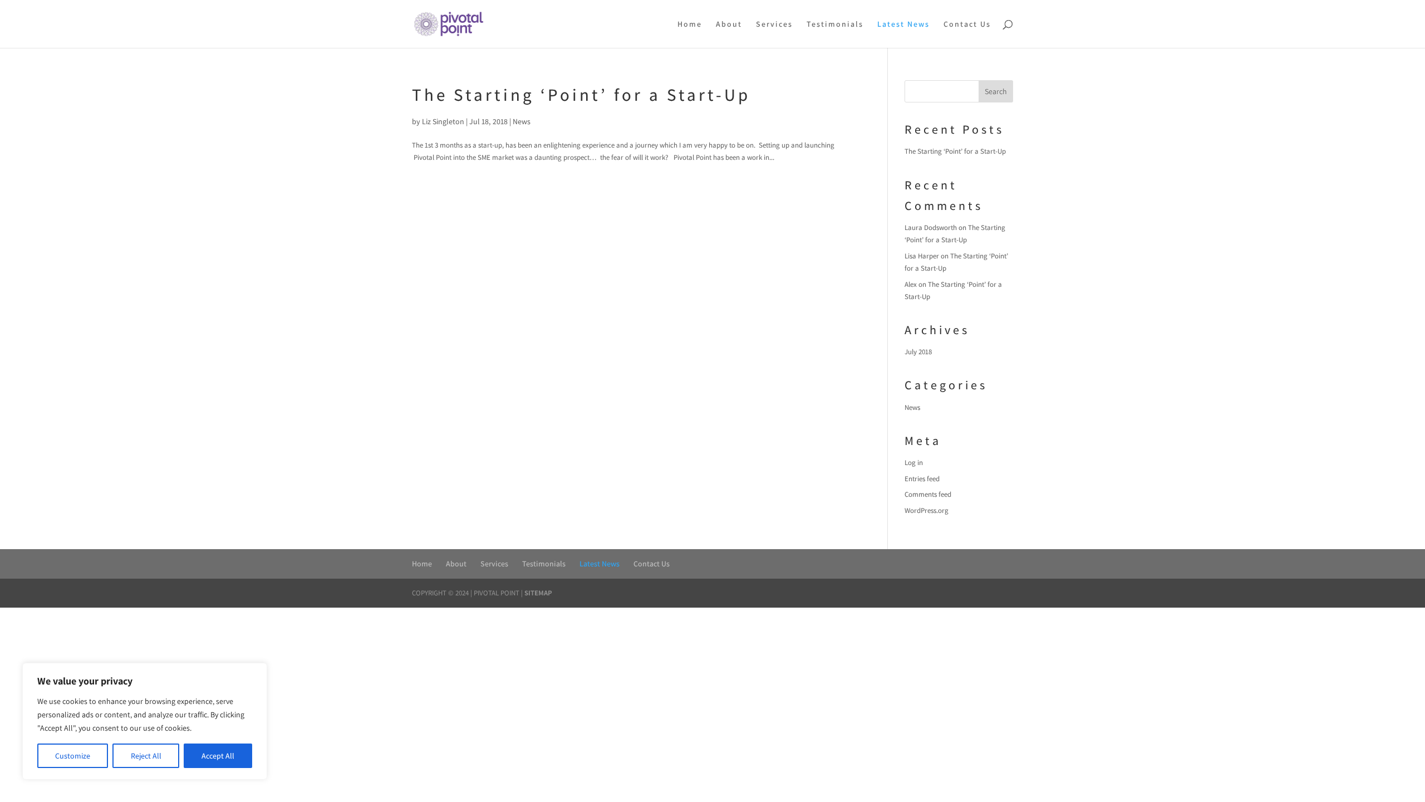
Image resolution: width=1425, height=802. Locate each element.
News (521, 121)
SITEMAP (538, 593)
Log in (914, 462)
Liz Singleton (443, 121)
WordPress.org (927, 510)
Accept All (218, 756)
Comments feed (928, 494)
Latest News (903, 24)
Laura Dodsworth (931, 227)
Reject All (146, 756)
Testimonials (835, 24)
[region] (144, 721)
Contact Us (967, 24)
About (729, 24)
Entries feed (922, 478)
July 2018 (918, 351)
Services (774, 24)
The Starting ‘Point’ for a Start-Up (581, 94)
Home (689, 24)
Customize (72, 756)
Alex (911, 284)
